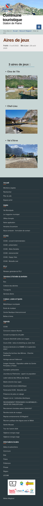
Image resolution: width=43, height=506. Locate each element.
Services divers (8, 294)
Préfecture (7, 463)
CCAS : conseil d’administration (14, 241)
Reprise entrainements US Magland (15, 416)
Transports (7, 290)
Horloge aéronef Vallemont (12, 359)
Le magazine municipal (11, 214)
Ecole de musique (9, 308)
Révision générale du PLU (12, 271)
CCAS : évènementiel (10, 253)
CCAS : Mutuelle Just (10, 261)
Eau (4, 282)
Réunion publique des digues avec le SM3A (18, 420)
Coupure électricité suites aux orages (16, 339)
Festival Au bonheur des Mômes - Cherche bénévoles (18, 354)
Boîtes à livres (8, 316)
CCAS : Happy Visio (10, 257)
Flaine (5, 459)
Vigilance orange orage (11, 433)
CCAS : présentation (10, 245)
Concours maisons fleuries (12, 331)
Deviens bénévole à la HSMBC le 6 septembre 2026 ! (19, 348)
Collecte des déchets (10, 286)
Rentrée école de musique (12, 412)
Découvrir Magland (25, 31)
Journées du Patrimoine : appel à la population (19, 374)
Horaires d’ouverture (10, 226)
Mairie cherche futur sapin (12, 382)
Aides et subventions (10, 447)
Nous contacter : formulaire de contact (16, 230)
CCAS (5, 326)
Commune (7, 451)
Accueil (15, 31)
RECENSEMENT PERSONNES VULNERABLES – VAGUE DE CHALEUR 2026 (20, 403)
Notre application (9, 222)
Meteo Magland (8, 498)
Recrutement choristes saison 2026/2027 (17, 408)
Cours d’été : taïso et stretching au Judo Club (19, 343)
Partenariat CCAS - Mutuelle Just (14, 390)
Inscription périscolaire (11, 370)
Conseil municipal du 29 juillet (13, 335)
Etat (4, 455)
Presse (5, 467)
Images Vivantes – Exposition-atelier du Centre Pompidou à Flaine (19, 364)
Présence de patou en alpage (13, 394)
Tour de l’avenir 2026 (10, 429)
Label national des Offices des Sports (16, 378)
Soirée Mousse (8, 424)
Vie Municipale (8, 210)
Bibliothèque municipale (11, 304)
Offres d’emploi (8, 218)
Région (5, 471)
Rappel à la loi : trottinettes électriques (16, 398)
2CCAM (6, 475)
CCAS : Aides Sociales (11, 249)
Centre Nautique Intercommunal (14, 312)
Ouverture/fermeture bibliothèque (15, 386)
